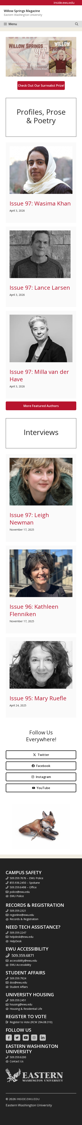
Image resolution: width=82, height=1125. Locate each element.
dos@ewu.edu (18, 982)
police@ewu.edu (20, 892)
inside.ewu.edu (64, 3)
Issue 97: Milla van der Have (39, 375)
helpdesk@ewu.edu (21, 937)
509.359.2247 (18, 932)
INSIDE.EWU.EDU (28, 1099)
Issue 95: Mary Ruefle (38, 698)
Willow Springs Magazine (22, 11)
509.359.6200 (18, 1057)
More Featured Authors (41, 406)
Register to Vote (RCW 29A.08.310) (31, 1022)
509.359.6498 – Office (23, 887)
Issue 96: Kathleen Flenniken (34, 610)
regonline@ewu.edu (22, 915)
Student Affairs (19, 987)
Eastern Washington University (29, 1105)
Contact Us (16, 1061)
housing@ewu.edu (21, 1004)
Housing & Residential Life (26, 1009)
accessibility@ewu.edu (23, 960)
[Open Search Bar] (76, 24)
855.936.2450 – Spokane (25, 882)
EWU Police (17, 896)
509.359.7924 (18, 978)
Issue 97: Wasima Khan (40, 203)
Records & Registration (24, 919)
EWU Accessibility (20, 965)
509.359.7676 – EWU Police (26, 878)
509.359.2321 (18, 910)
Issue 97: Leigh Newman (29, 518)
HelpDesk (16, 941)
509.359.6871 (22, 955)
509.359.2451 (18, 1000)
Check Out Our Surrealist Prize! (41, 85)
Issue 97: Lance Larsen (40, 287)
